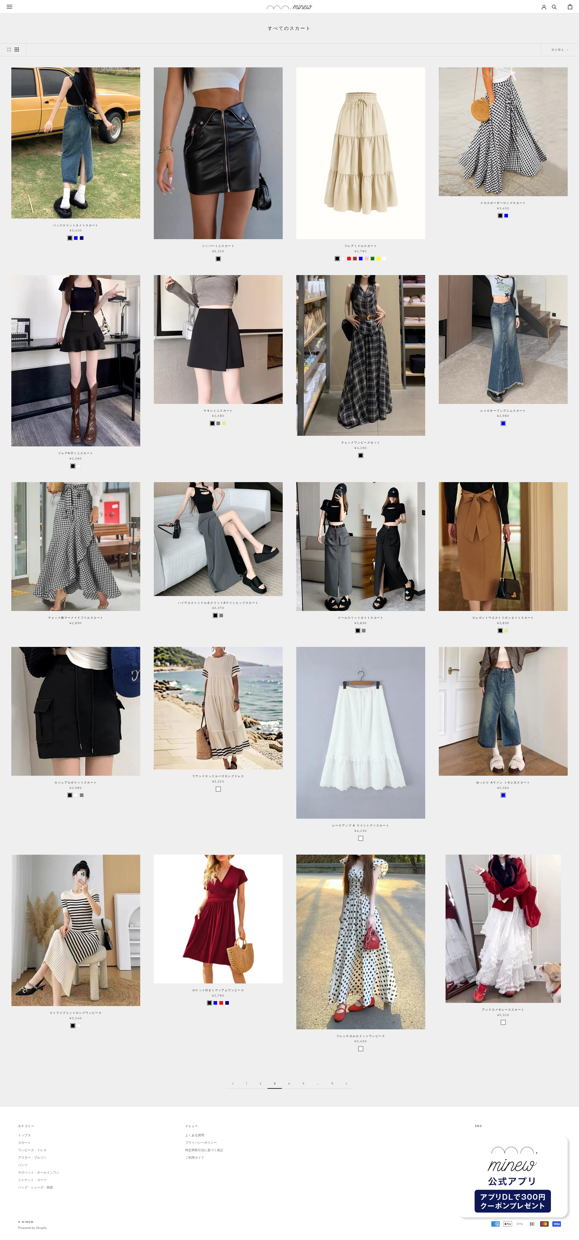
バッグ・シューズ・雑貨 (35, 1187)
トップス (24, 1135)
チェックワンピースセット (360, 442)
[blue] (76, 238)
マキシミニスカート (218, 410)
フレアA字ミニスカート (75, 453)
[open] (9, 7)
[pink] (366, 258)
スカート (24, 1143)
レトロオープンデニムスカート (503, 410)
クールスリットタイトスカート (361, 617)
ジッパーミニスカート (218, 246)
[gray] (218, 423)
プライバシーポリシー (201, 1143)
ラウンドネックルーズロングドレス (218, 776)
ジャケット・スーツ (32, 1180)
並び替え (558, 49)
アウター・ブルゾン (32, 1157)
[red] (349, 258)
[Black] (70, 238)
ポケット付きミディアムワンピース (218, 990)
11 (332, 1083)
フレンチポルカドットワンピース (360, 1036)
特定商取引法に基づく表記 (204, 1150)
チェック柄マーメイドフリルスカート (76, 617)
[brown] (355, 258)
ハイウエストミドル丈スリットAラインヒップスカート (218, 602)
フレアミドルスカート (360, 246)
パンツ (23, 1165)
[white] (343, 258)
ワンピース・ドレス (32, 1150)
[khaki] (224, 423)
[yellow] (378, 258)
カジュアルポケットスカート (76, 782)
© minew (26, 1221)
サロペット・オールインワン (38, 1172)
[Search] (554, 6)
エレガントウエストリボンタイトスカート (503, 617)
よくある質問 (194, 1135)
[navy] (81, 238)
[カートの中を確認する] (570, 6)
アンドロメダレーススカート (503, 1009)
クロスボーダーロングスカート (503, 203)
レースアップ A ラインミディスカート (360, 825)
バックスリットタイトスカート (76, 225)
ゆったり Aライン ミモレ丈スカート (503, 782)
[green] (372, 258)
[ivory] (384, 258)
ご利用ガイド (194, 1157)
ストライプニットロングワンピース (76, 1012)
